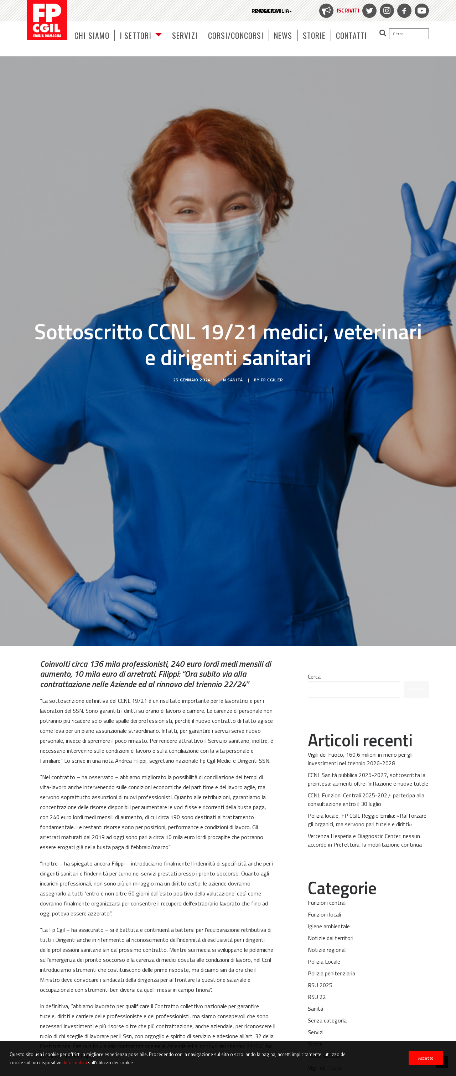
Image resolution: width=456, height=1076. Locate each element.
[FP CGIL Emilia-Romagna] (47, 20)
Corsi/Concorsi (236, 35)
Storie (314, 35)
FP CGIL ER (272, 379)
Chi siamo (91, 35)
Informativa (75, 1062)
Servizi (185, 35)
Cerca (314, 676)
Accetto (426, 1058)
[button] (400, 33)
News (283, 35)
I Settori (135, 35)
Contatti (351, 35)
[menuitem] (338, 10)
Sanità (235, 379)
